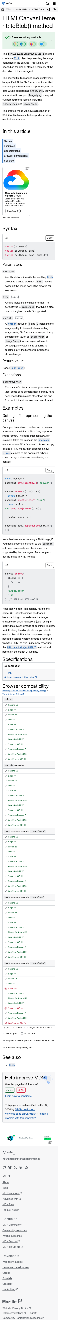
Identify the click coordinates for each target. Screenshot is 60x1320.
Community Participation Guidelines (22, 1317)
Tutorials (7, 1278)
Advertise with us (12, 1198)
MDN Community (12, 1224)
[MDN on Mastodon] (21, 1167)
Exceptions (11, 375)
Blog (5, 1187)
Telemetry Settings (12, 1312)
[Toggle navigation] (54, 3)
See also (9, 160)
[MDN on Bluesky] (10, 1167)
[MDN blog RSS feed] (26, 1167)
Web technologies (12, 1261)
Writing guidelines (12, 1235)
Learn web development (15, 1267)
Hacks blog (8, 1289)
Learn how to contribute (18, 1095)
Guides (6, 1272)
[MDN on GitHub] (4, 1167)
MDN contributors (25, 1109)
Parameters (12, 264)
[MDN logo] (8, 1152)
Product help (9, 1209)
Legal (32, 1312)
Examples (9, 145)
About (5, 1182)
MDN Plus (8, 1204)
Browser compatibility (16, 155)
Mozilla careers (11, 1193)
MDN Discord (10, 1241)
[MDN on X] (15, 1167)
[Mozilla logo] (12, 1301)
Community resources (14, 1230)
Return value (13, 361)
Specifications (12, 150)
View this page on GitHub (19, 1113)
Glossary (7, 1283)
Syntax (8, 141)
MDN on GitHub (11, 1246)
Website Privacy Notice (15, 1308)
